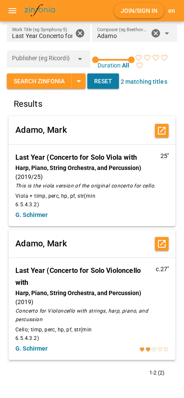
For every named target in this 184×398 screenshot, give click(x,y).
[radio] (138, 57)
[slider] (113, 60)
